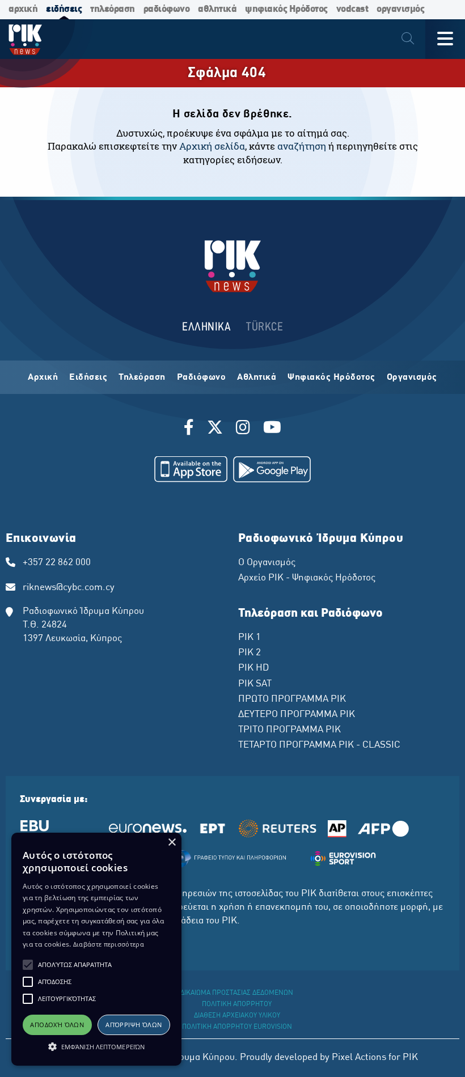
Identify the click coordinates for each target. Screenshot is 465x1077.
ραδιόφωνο (166, 9)
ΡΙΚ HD (253, 668)
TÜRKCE (264, 327)
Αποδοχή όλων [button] (57, 1024)
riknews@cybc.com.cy (69, 587)
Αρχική (43, 377)
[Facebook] (190, 429)
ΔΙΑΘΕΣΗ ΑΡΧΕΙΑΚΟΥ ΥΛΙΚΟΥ (237, 1015)
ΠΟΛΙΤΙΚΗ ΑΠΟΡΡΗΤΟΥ (237, 1004)
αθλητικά (217, 9)
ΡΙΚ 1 (249, 637)
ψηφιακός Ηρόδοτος (286, 9)
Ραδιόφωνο (201, 377)
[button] (27, 964)
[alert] (96, 949)
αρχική (23, 9)
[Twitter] (214, 429)
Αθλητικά (256, 377)
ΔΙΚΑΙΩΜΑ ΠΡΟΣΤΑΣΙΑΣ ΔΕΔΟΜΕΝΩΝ (236, 993)
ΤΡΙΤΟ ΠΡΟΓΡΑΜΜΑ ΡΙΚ (289, 730)
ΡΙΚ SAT (255, 684)
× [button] (171, 842)
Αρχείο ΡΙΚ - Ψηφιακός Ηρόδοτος (306, 578)
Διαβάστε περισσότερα (108, 944)
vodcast (352, 9)
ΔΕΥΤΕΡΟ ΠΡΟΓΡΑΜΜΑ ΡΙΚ (296, 714)
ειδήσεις (64, 9)
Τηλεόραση (142, 377)
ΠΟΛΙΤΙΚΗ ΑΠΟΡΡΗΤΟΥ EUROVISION (237, 1027)
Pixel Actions (359, 1057)
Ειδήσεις (88, 377)
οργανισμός (400, 9)
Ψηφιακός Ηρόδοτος (331, 377)
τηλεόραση (112, 9)
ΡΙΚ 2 (249, 653)
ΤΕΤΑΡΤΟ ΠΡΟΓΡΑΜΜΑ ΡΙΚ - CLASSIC (319, 745)
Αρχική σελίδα (212, 145)
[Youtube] (272, 429)
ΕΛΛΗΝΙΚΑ (206, 327)
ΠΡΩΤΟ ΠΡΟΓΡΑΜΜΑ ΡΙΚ (292, 699)
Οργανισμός (412, 377)
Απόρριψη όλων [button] (133, 1024)
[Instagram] (243, 429)
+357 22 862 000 (57, 562)
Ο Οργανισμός (266, 562)
